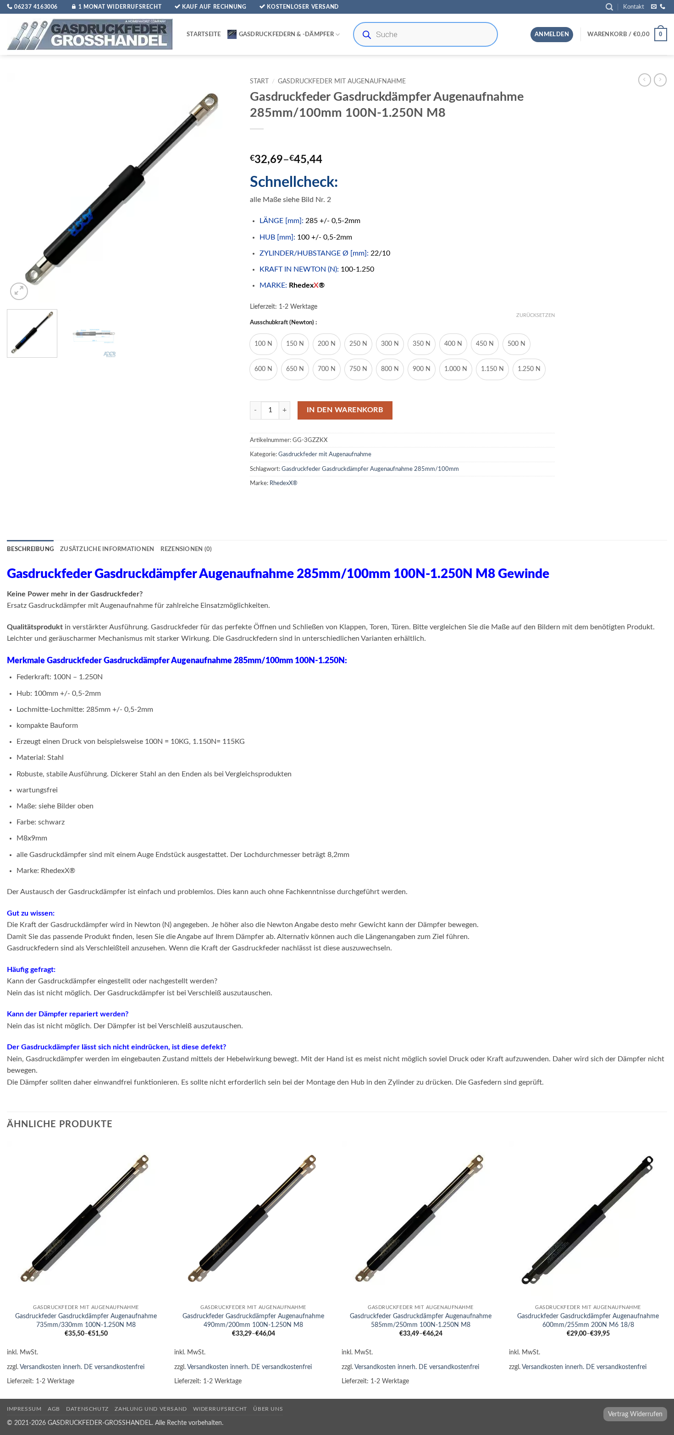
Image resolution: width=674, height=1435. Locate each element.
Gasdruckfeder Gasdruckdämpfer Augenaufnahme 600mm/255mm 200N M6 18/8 (588, 1320)
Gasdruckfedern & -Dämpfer (286, 34)
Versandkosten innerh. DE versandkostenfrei (82, 1367)
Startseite (204, 34)
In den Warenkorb (345, 410)
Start (259, 81)
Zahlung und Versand (151, 1409)
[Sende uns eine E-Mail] (654, 7)
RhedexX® (284, 483)
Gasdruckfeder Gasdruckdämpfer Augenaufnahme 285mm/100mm (370, 469)
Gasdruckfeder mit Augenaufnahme (342, 81)
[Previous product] (660, 79)
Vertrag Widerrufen (635, 1414)
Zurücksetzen (535, 315)
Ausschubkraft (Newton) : (283, 323)
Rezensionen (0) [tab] (186, 549)
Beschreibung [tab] (30, 549)
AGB (54, 1409)
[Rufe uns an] (662, 7)
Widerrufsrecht (220, 1409)
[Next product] (644, 79)
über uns (268, 1409)
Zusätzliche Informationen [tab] (107, 549)
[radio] (263, 344)
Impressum (24, 1409)
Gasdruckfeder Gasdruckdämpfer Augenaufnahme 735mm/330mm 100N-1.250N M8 (86, 1320)
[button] (609, 7)
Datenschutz (87, 1409)
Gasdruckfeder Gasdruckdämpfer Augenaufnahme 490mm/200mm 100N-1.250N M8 (253, 1320)
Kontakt (633, 7)
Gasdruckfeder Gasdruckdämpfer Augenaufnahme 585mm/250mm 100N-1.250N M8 (421, 1320)
